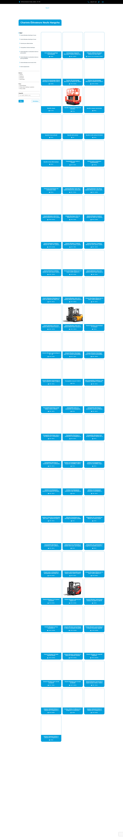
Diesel (21, 74)
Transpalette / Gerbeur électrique (27, 47)
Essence (21, 76)
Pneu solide (22, 88)
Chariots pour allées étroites (26, 43)
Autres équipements (24, 66)
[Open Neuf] (49, 8)
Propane (21, 77)
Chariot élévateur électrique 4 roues (28, 39)
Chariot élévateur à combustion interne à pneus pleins (29, 52)
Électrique (22, 79)
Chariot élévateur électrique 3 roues (28, 35)
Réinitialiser (36, 101)
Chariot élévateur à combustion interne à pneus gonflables (29, 58)
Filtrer (21, 101)
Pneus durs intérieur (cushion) (26, 87)
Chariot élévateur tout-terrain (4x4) (28, 62)
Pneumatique (22, 85)
